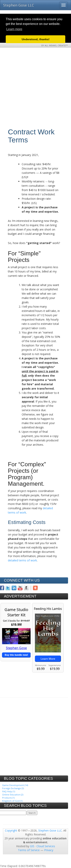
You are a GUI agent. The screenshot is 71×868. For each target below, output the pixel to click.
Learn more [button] (14, 29)
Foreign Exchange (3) (13, 788)
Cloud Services (45, 846)
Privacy (48, 850)
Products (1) (8, 797)
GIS (32, 846)
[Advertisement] (35, 92)
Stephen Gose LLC (18, 5)
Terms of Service (29, 850)
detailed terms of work (22, 560)
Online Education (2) (12, 794)
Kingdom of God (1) (12, 800)
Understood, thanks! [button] (36, 39)
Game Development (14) (15, 785)
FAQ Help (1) (8, 791)
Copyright (11, 830)
